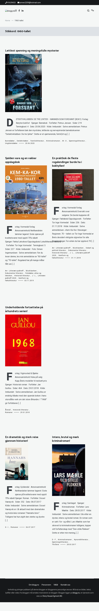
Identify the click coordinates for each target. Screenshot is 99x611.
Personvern (46, 585)
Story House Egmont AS (52, 596)
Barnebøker (10, 141)
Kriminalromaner (53, 141)
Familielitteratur (37, 141)
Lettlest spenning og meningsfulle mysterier (32, 51)
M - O (64, 141)
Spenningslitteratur (77, 141)
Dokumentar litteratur (14, 273)
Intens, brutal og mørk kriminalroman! (65, 439)
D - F (54, 539)
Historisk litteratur (22, 276)
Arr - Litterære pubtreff (14, 271)
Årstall (8, 410)
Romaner (9, 412)
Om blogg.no (34, 585)
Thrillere (55, 544)
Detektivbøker (22, 141)
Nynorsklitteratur (81, 539)
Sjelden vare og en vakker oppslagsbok (20, 160)
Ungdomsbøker (11, 143)
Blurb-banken (31, 271)
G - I (6, 527)
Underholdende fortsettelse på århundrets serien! (24, 309)
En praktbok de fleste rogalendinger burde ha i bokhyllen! (67, 162)
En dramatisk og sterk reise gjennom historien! (21, 439)
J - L (34, 276)
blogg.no (76, 593)
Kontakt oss (65, 585)
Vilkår (56, 585)
